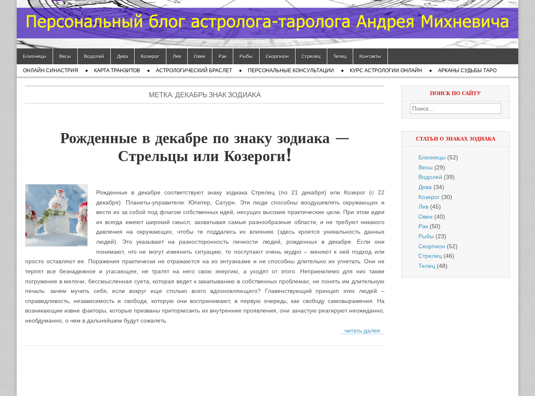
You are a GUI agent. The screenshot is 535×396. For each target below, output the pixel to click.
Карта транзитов (117, 70)
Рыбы (246, 56)
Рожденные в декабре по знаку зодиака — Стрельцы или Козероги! (205, 147)
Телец (340, 56)
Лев (177, 56)
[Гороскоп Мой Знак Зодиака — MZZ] (267, 24)
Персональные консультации (291, 70)
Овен (200, 56)
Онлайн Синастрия (50, 70)
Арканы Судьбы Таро (467, 70)
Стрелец (311, 56)
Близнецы (34, 56)
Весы (65, 56)
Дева (122, 56)
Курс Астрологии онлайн (386, 70)
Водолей (94, 56)
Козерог (150, 56)
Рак (223, 56)
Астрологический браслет (194, 70)
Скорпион (277, 56)
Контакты (370, 56)
